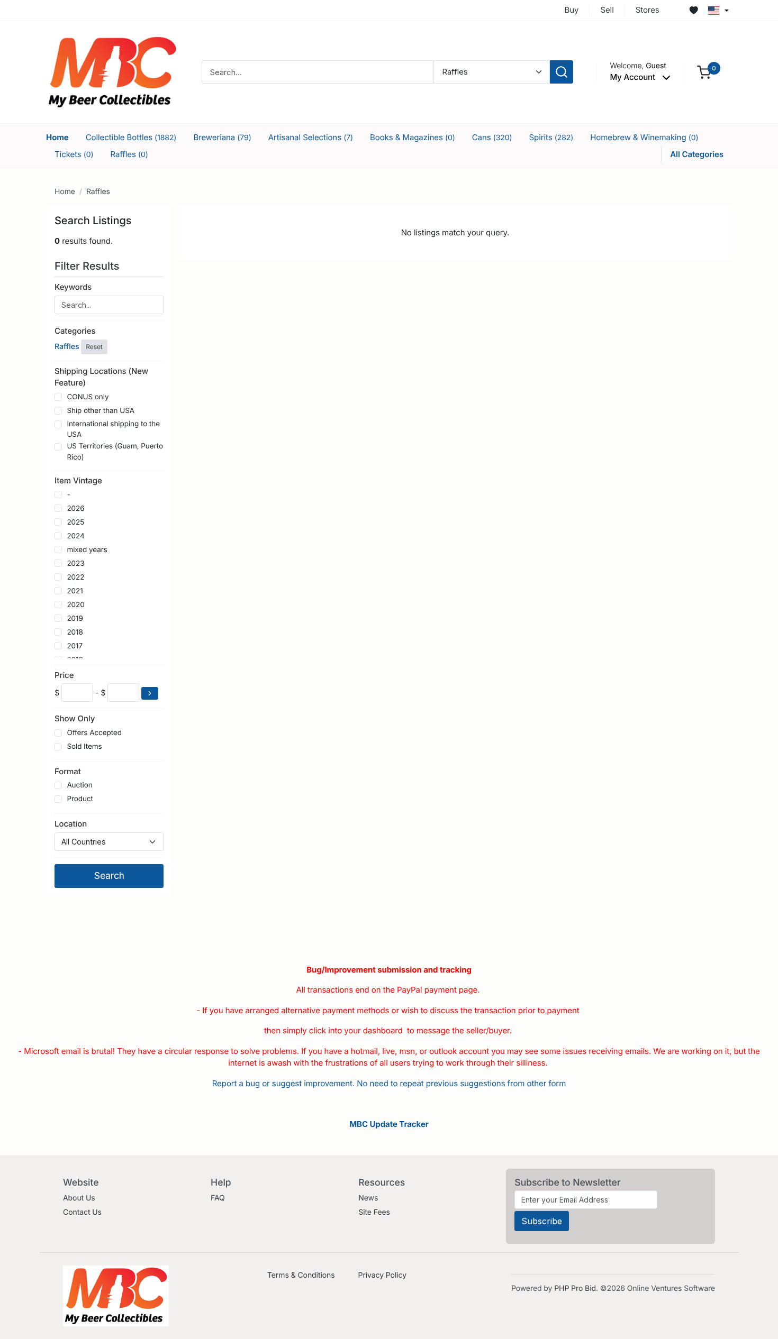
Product (80, 799)
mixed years (87, 550)
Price (64, 675)
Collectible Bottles (131, 137)
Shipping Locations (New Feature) (101, 377)
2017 (75, 646)
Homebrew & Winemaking (644, 137)
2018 (75, 632)
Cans (492, 137)
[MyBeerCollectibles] (112, 72)
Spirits (551, 137)
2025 (75, 522)
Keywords (73, 287)
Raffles (129, 154)
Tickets (74, 154)
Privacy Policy (382, 1275)
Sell (606, 10)
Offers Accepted (94, 733)
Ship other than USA (100, 411)
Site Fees (374, 1212)
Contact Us (82, 1212)
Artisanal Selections (310, 137)
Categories (75, 331)
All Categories (696, 154)
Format (68, 771)
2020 (75, 605)
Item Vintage (78, 480)
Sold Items (84, 746)
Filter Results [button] (88, 266)
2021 (75, 591)
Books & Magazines (412, 137)
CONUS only (87, 397)
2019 (75, 619)
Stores (647, 10)
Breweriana (222, 137)
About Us (79, 1198)
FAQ (218, 1198)
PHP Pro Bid (575, 1288)
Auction (79, 785)
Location (71, 824)
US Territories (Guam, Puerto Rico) (115, 451)
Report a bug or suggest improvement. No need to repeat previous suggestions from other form (389, 1083)
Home (57, 137)
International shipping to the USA (113, 429)
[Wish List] (694, 11)
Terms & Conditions (301, 1275)
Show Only (75, 718)
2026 (75, 509)
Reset (94, 347)
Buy (572, 10)
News (368, 1198)
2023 (75, 564)
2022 (75, 577)
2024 (75, 536)
